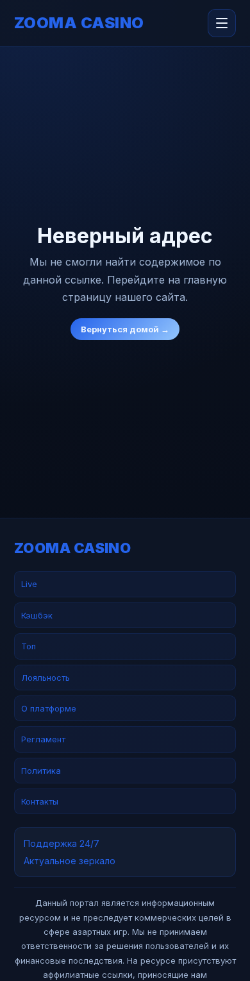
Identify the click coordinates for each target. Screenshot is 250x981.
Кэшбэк (37, 615)
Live (29, 584)
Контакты (39, 801)
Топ (28, 646)
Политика (41, 770)
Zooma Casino (79, 23)
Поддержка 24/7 (61, 843)
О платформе (48, 708)
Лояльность (45, 677)
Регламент (43, 739)
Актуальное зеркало (69, 860)
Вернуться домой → (125, 329)
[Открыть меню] (222, 23)
